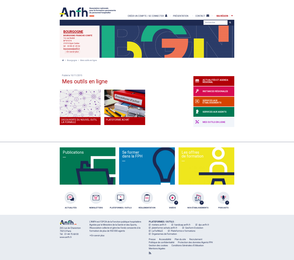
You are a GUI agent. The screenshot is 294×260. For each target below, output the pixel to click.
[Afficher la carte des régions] (232, 15)
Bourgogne (73, 31)
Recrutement (195, 239)
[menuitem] (70, 202)
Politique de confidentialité (161, 242)
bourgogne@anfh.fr (71, 49)
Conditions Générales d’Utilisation (188, 245)
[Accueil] (88, 12)
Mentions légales (157, 248)
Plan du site (180, 239)
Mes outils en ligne (88, 60)
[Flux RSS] (150, 253)
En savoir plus (72, 52)
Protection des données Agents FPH (195, 242)
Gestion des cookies (158, 245)
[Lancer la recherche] (230, 22)
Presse (152, 239)
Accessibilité (165, 239)
